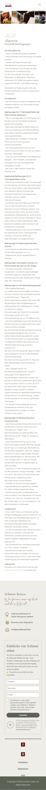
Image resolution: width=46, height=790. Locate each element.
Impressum (23, 762)
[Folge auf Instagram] (23, 754)
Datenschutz (23, 769)
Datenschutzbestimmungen (23, 729)
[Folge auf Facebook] (23, 745)
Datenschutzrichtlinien (14, 570)
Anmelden (23, 715)
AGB (32, 727)
